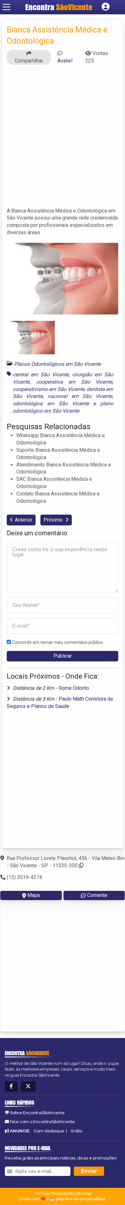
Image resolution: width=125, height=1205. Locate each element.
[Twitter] (28, 1086)
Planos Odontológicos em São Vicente (57, 364)
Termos (41, 1193)
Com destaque (49, 1131)
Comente (97, 895)
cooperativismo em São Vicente (48, 389)
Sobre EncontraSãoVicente (37, 1112)
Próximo (54, 520)
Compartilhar (29, 61)
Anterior (23, 520)
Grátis (76, 1131)
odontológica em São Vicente (51, 403)
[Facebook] (11, 1086)
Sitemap (83, 1193)
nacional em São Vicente (80, 396)
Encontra (58, 7)
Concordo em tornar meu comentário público (57, 642)
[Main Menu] (6, 7)
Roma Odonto (74, 688)
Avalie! (65, 61)
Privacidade (62, 1193)
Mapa (33, 895)
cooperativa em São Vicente (74, 382)
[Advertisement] (62, 139)
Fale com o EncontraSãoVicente (42, 1121)
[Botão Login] (106, 7)
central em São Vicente (41, 375)
